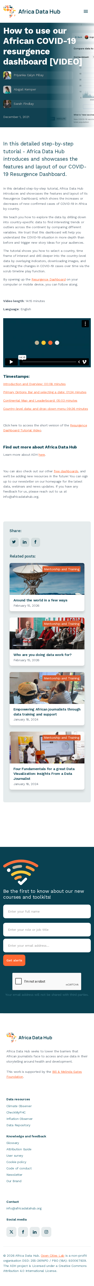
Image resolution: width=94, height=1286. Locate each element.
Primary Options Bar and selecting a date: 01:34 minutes (44, 392)
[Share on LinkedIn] (25, 542)
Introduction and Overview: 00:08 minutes (34, 384)
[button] (86, 11)
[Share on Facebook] (35, 542)
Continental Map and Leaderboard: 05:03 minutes (40, 400)
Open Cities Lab (52, 1255)
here (42, 454)
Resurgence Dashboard (48, 279)
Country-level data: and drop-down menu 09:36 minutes (45, 408)
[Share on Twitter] (14, 542)
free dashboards (66, 471)
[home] (31, 11)
